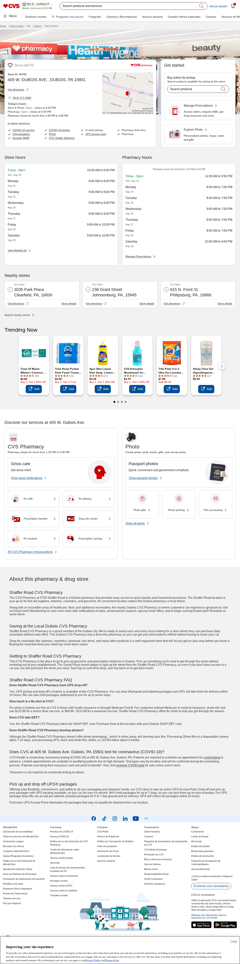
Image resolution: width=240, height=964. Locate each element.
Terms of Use (112, 960)
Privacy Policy (93, 960)
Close (233, 941)
